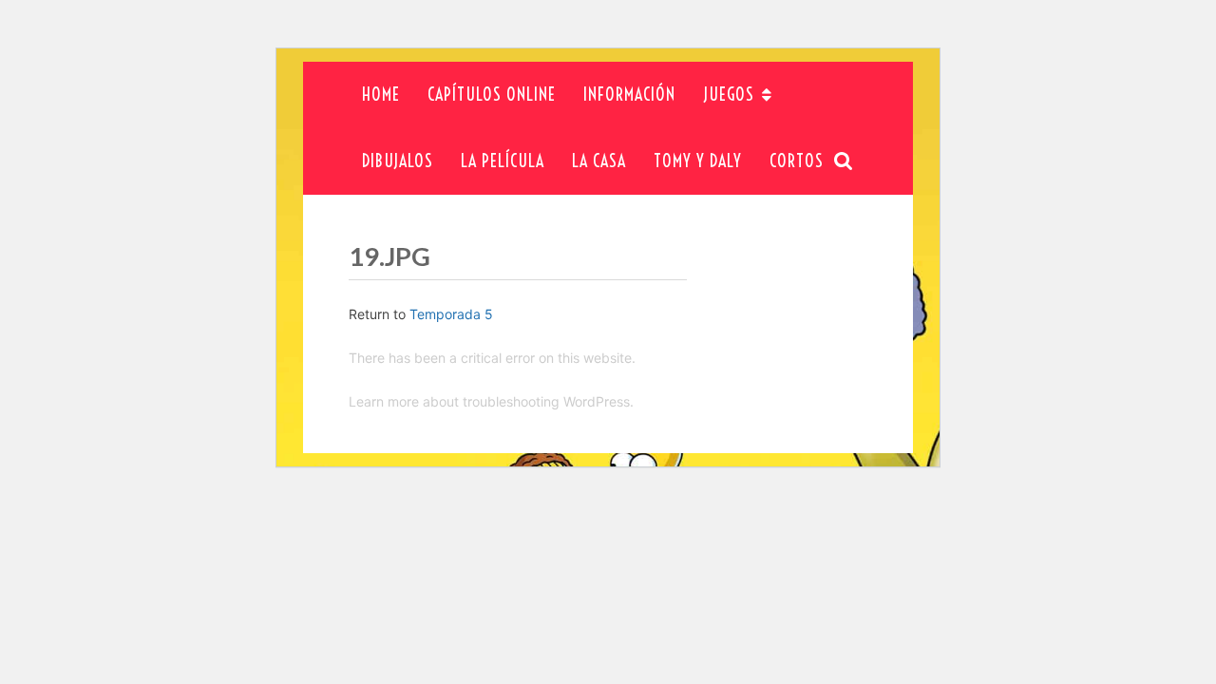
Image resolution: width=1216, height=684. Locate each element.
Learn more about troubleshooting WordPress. (491, 401)
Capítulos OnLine (492, 94)
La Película (502, 161)
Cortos (797, 161)
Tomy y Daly (698, 161)
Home (381, 94)
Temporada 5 (451, 314)
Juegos (728, 94)
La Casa (599, 161)
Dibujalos (397, 161)
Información (629, 94)
